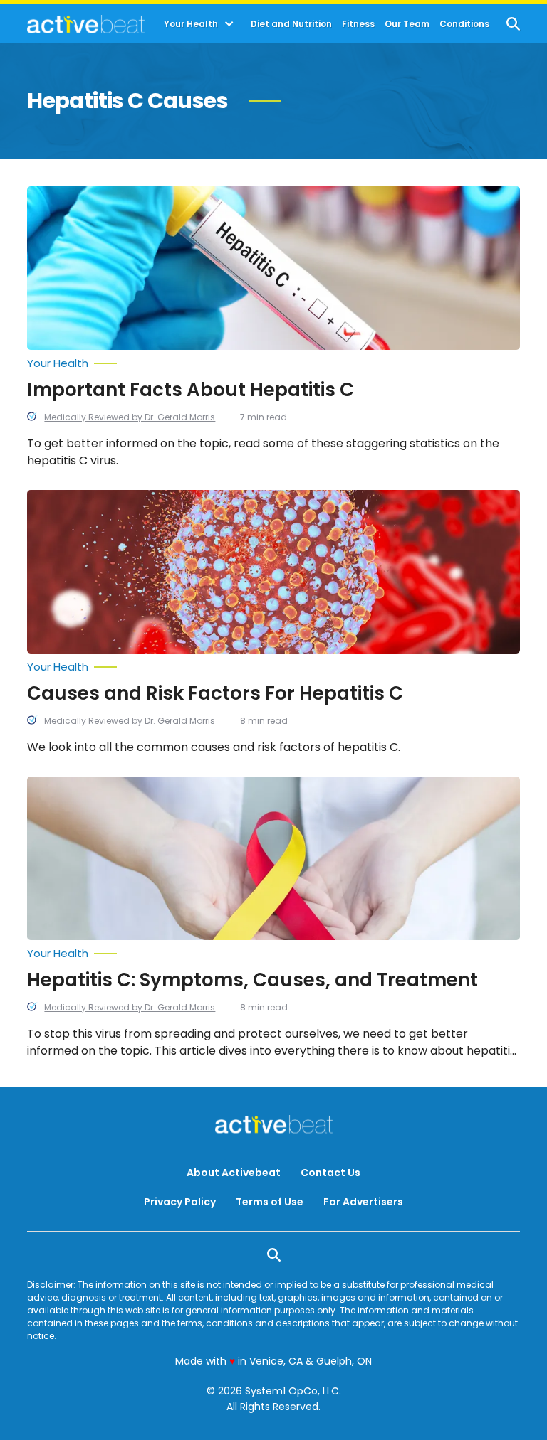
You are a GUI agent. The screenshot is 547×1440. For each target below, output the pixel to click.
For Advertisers (363, 1202)
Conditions (464, 24)
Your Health (191, 24)
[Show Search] (513, 24)
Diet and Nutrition (291, 24)
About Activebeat (234, 1172)
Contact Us (330, 1172)
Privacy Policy (180, 1202)
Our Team (407, 24)
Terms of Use (269, 1202)
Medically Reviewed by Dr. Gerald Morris (129, 417)
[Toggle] (229, 24)
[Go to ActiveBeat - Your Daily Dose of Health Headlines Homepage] (86, 24)
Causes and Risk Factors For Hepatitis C (215, 693)
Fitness (358, 24)
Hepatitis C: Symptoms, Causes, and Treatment (252, 980)
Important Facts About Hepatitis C (190, 389)
